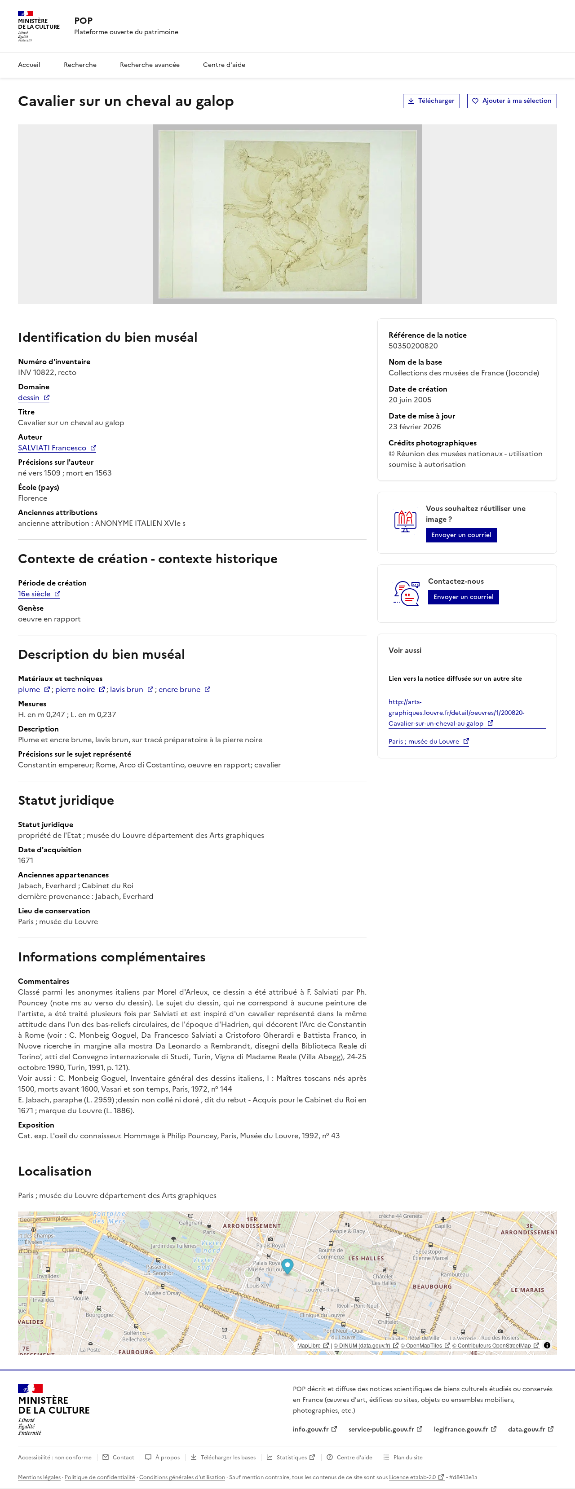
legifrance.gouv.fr (461, 1429)
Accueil (29, 65)
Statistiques (292, 1458)
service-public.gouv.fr (381, 1429)
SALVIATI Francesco (52, 447)
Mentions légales (39, 1477)
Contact (123, 1458)
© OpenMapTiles (421, 1345)
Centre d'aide (224, 65)
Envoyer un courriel (461, 535)
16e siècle (34, 593)
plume (29, 689)
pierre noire (75, 689)
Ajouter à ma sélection (517, 101)
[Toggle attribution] (547, 1345)
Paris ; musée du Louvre (424, 741)
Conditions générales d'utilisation (182, 1477)
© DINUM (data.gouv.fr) (362, 1345)
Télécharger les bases (228, 1458)
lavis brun (126, 689)
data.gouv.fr (526, 1429)
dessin (29, 397)
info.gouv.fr (311, 1429)
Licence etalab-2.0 (412, 1477)
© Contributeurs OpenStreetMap (491, 1345)
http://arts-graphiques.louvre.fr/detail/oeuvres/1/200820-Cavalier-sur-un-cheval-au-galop (456, 712)
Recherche (80, 65)
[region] (287, 1283)
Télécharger (436, 101)
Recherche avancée (150, 65)
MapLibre (309, 1345)
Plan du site (408, 1458)
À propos (167, 1458)
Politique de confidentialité (100, 1477)
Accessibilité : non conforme (55, 1458)
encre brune (179, 689)
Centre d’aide (354, 1458)
